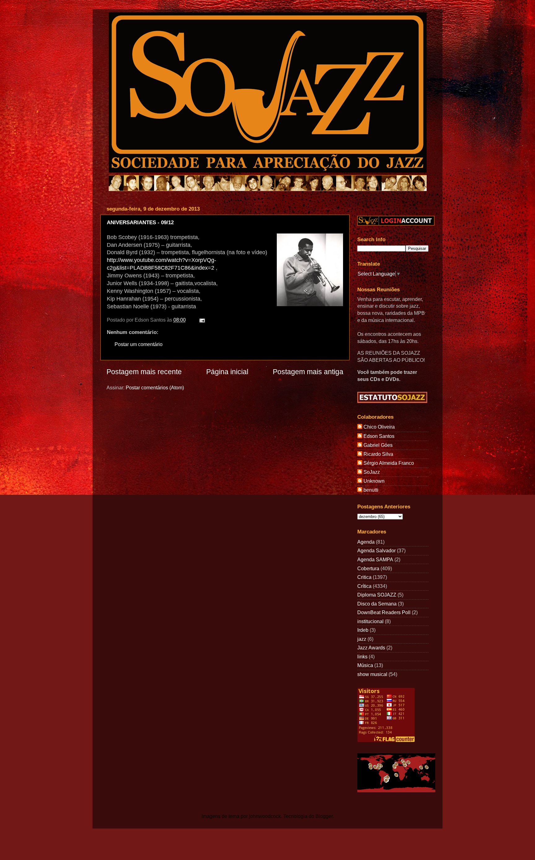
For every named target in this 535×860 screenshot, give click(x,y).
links (362, 656)
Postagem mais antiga (308, 372)
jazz (361, 639)
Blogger (324, 816)
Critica (364, 577)
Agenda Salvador (376, 550)
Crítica (364, 586)
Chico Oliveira (379, 427)
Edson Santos (378, 436)
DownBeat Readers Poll (384, 612)
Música (365, 665)
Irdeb (362, 630)
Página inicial (227, 372)
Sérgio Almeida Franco (388, 463)
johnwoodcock (265, 816)
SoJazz (371, 472)
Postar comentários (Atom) (155, 387)
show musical (372, 674)
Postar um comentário (139, 344)
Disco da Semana (377, 603)
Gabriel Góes (378, 445)
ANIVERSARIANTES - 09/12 (140, 222)
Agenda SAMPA (375, 559)
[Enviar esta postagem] (201, 320)
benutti (370, 490)
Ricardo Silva (378, 454)
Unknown (374, 481)
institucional (370, 621)
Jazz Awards (371, 647)
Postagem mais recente (144, 372)
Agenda (366, 542)
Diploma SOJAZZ (376, 594)
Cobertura (368, 568)
